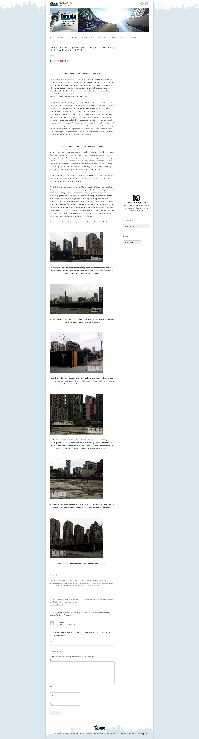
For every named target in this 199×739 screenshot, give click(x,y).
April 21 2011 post (59, 108)
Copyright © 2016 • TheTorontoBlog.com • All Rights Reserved (71, 734)
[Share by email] (68, 61)
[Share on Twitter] (54, 61)
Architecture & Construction (98, 581)
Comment (54, 660)
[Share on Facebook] (51, 61)
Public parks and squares (99, 583)
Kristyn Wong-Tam (68, 586)
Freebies (122, 37)
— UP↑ (146, 734)
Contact (102, 734)
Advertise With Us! (125, 734)
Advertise (102, 37)
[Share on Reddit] (58, 61)
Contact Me (72, 37)
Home (52, 37)
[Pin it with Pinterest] (61, 61)
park (76, 586)
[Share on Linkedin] (65, 61)
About (60, 37)
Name (52, 686)
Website (52, 704)
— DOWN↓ (133, 37)
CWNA (52, 586)
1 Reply (52, 56)
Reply (51, 641)
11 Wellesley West (71, 581)
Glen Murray (58, 586)
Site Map (140, 734)
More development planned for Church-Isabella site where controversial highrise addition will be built (64, 602)
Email (52, 695)
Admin (112, 37)
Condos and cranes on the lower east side (99, 599)
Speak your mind (88, 37)
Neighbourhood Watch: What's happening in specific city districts (70, 583)
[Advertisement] (136, 82)
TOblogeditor (96, 586)
